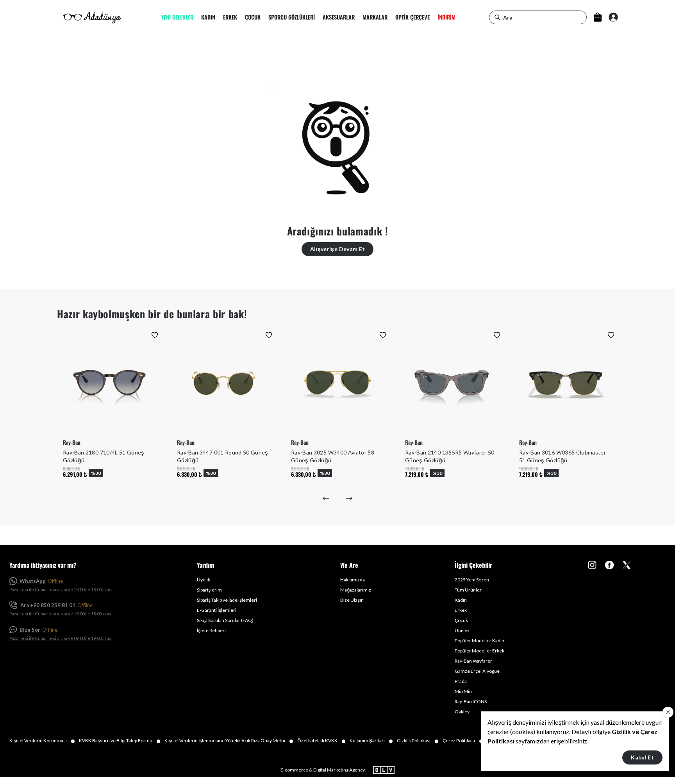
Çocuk (461, 620)
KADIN (208, 17)
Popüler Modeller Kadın (479, 640)
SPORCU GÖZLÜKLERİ (291, 17)
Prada (461, 681)
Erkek (461, 610)
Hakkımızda (352, 580)
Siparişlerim (209, 590)
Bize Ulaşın (352, 600)
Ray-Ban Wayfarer (473, 661)
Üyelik (203, 580)
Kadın (461, 600)
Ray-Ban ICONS (471, 701)
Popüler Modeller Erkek (479, 651)
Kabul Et (642, 757)
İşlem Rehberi (211, 630)
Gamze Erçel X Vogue (477, 671)
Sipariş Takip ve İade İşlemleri (227, 600)
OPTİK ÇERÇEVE (412, 17)
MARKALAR (375, 17)
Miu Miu (463, 691)
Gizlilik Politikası (418, 740)
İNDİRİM (446, 17)
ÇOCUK (253, 17)
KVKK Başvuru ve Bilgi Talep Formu (120, 740)
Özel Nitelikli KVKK (321, 740)
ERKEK (230, 17)
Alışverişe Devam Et (337, 249)
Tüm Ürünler (468, 590)
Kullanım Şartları (371, 740)
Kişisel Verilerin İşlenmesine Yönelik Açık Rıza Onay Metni (228, 740)
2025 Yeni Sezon (472, 580)
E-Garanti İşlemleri (216, 610)
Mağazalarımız (355, 590)
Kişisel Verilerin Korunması (42, 740)
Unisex (462, 630)
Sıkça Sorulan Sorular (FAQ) (225, 620)
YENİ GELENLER (177, 17)
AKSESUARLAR (339, 17)
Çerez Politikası (463, 740)
